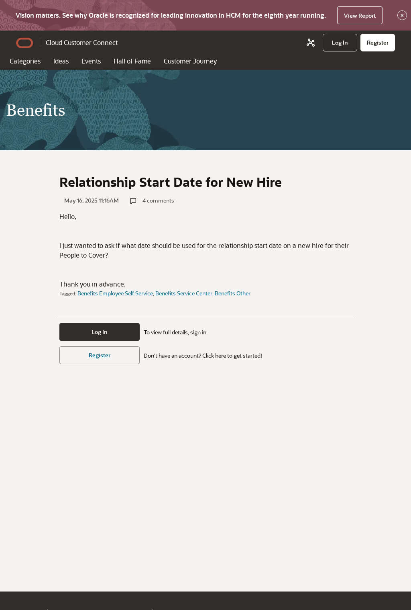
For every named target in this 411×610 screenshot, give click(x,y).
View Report (360, 15)
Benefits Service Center (183, 293)
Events (91, 61)
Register (99, 355)
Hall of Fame (132, 61)
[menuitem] (340, 42)
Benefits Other (232, 293)
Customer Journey (190, 61)
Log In (100, 332)
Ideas (61, 61)
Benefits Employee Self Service (115, 293)
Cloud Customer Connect (82, 42)
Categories (25, 61)
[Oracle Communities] (310, 42)
